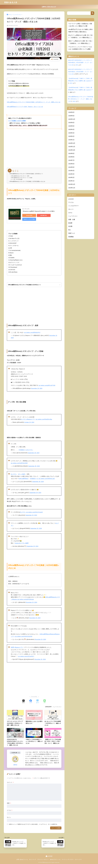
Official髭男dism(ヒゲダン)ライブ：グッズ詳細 (21, 177)
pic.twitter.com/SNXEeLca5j (47, 478)
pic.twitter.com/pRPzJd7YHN (47, 385)
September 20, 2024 (31, 515)
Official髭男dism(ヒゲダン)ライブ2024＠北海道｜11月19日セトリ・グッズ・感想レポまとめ (33, 102)
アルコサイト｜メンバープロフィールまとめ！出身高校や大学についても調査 (80, 48)
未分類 (70, 226)
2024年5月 (71, 167)
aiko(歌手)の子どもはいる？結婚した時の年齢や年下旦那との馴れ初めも (80, 31)
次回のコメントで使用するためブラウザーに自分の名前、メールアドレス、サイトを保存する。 (33, 824)
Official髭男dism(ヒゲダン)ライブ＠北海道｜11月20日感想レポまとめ (27, 181)
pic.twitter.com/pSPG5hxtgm (26, 599)
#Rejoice (14, 599)
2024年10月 (71, 150)
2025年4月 (71, 129)
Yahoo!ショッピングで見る (29, 219)
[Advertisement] (34, 151)
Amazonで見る (29, 215)
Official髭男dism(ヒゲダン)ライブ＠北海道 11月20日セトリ (24, 284)
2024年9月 (71, 153)
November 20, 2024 (31, 602)
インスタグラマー (73, 206)
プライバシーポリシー (43, 859)
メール (9, 810)
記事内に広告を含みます (49, 7)
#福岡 (26, 543)
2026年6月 (71, 112)
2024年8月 (71, 157)
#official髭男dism (23, 478)
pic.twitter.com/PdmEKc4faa (44, 419)
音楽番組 (71, 236)
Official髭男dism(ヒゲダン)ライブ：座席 (20, 176)
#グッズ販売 (21, 474)
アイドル (71, 202)
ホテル (70, 212)
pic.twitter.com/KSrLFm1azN (34, 512)
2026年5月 (71, 115)
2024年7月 (71, 160)
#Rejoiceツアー (31, 419)
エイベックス (78, 859)
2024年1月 (71, 181)
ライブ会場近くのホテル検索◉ (17, 120)
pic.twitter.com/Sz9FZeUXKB (19, 463)
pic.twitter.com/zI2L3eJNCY (26, 656)
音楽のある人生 (10, 2)
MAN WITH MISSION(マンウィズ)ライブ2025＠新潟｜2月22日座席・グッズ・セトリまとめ (80, 63)
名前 (9, 803)
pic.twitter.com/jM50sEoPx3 (32, 332)
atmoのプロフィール (55, 859)
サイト (9, 817)
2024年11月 (71, 146)
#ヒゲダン (24, 419)
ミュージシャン (57, 706)
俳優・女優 (71, 219)
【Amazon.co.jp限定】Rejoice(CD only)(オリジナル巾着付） (38, 211)
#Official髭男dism (50, 597)
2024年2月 (71, 177)
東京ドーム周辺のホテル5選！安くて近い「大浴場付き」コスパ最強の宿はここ (80, 42)
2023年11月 (71, 188)
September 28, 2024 (33, 453)
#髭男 (12, 647)
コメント (10, 782)
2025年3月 (71, 133)
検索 (92, 13)
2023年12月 (71, 184)
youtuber (71, 199)
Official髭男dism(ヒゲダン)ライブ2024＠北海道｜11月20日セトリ (26, 173)
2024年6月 (71, 164)
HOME (49, 856)
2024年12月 (71, 143)
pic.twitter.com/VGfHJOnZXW (23, 636)
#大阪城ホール (23, 450)
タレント (71, 209)
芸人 (69, 230)
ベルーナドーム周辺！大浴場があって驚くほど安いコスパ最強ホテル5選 (80, 25)
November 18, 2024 (36, 388)
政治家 (70, 223)
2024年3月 (71, 174)
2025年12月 (71, 119)
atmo (76, 65)
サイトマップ (32, 859)
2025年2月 (71, 136)
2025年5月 (71, 126)
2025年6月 (71, 122)
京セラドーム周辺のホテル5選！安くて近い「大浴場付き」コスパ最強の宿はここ (80, 36)
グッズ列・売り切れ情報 (16, 179)
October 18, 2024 (29, 422)
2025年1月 (71, 139)
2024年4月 (71, 170)
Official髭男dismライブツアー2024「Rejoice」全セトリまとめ (25, 106)
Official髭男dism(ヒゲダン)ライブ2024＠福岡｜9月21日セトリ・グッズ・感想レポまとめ (80, 99)
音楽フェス (71, 233)
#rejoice (17, 543)
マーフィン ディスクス (68, 859)
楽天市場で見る (44, 215)
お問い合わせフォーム (22, 859)
